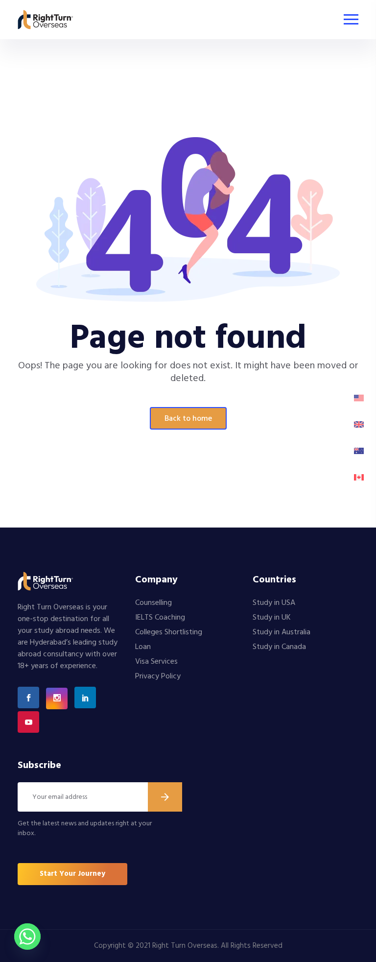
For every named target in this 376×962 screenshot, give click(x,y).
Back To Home (188, 418)
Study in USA (274, 603)
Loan (143, 647)
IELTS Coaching (160, 617)
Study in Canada (279, 647)
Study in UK (272, 617)
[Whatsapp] (27, 936)
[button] (72, 874)
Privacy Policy (158, 676)
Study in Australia (281, 632)
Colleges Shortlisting (168, 632)
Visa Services (156, 661)
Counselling (153, 603)
